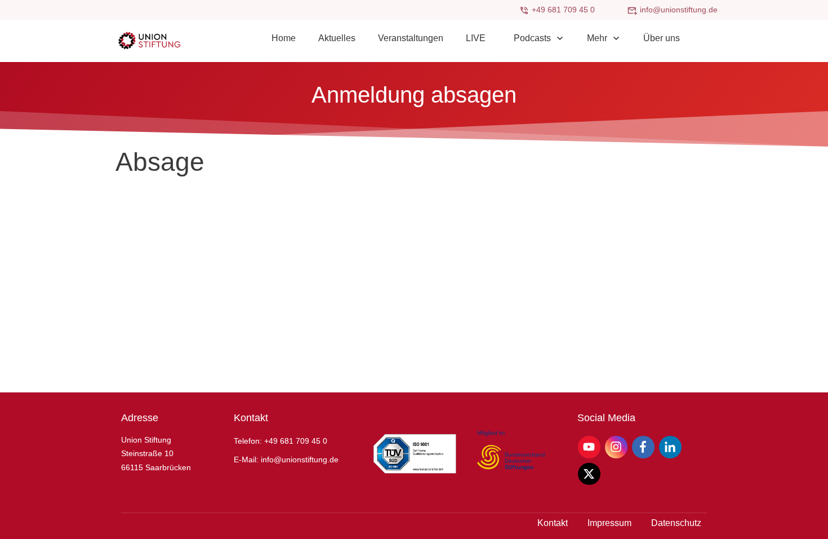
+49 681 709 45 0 (563, 9)
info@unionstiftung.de (679, 9)
